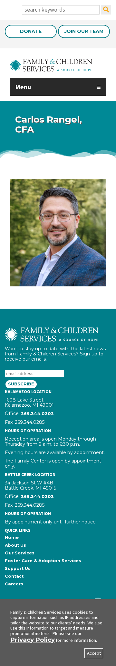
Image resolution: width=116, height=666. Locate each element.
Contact (14, 576)
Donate (31, 31)
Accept (94, 653)
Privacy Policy (32, 639)
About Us (15, 545)
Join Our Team (83, 31)
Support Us (18, 568)
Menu (23, 87)
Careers (14, 584)
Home (12, 537)
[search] (106, 10)
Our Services (19, 553)
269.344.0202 (37, 413)
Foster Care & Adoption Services (43, 560)
